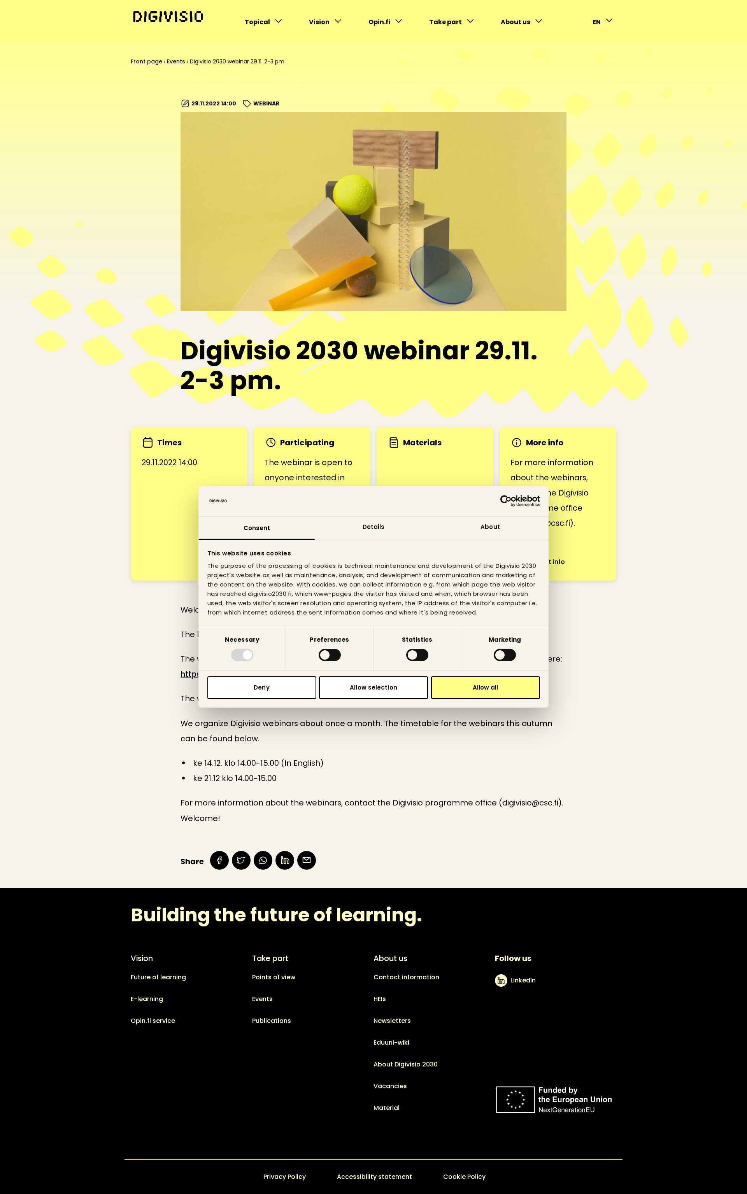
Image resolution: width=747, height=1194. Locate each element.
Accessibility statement (374, 1176)
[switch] (330, 655)
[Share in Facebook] (219, 860)
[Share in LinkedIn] (285, 860)
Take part (445, 24)
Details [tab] (374, 527)
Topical (260, 24)
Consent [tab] (257, 528)
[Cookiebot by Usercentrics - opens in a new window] (506, 501)
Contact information (406, 977)
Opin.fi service (153, 1020)
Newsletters (392, 1020)
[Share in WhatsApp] (263, 860)
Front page (146, 61)
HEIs (380, 998)
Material (387, 1107)
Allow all (485, 687)
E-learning (147, 998)
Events (176, 61)
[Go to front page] (168, 16)
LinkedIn (523, 980)
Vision (325, 24)
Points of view (273, 977)
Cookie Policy (464, 1176)
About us (516, 24)
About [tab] (490, 527)
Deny (261, 687)
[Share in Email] (306, 860)
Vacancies (390, 1086)
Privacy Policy (284, 1176)
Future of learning (158, 977)
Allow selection (373, 687)
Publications (271, 1020)
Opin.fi (384, 24)
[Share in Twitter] (241, 860)
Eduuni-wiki (391, 1042)
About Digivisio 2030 (406, 1064)
